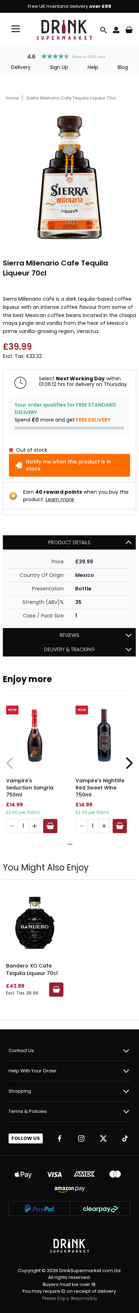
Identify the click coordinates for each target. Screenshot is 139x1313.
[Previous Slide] (10, 763)
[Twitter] (103, 1138)
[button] (69, 55)
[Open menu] (16, 29)
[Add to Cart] (50, 826)
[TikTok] (125, 1138)
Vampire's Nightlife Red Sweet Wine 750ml (100, 787)
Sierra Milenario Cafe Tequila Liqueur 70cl (71, 98)
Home (12, 98)
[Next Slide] (129, 763)
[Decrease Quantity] (11, 826)
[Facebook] (59, 1138)
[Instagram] (81, 1138)
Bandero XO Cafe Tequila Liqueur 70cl (32, 969)
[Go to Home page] (64, 30)
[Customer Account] (116, 30)
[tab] (67, 844)
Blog (123, 67)
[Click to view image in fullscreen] (69, 177)
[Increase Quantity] (34, 826)
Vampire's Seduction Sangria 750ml (29, 787)
